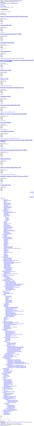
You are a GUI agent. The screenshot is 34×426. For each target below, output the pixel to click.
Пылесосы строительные (7, 259)
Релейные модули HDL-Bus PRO (11, 312)
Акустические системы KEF (8, 393)
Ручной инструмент (5, 199)
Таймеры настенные (7, 266)
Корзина (2, 4)
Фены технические (7, 232)
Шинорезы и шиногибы (7, 207)
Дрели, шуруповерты (7, 215)
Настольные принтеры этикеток (12, 400)
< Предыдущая (31, 192)
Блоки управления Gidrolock (10, 281)
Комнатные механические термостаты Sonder (11, 273)
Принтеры (7, 399)
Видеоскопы (6, 245)
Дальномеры (6, 242)
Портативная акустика (7, 394)
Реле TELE (5, 341)
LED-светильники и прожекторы (9, 263)
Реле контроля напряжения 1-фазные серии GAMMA (15, 346)
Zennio (5, 295)
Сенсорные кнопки (9, 296)
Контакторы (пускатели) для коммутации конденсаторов (14, 334)
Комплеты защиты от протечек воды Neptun (12, 287)
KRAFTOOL (3, 422)
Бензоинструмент (4, 234)
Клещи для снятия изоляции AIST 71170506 (10, 34)
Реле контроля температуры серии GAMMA (14, 350)
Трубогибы (5, 208)
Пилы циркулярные (7, 225)
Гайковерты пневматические (8, 380)
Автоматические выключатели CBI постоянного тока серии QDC (14, 323)
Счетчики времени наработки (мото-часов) (10, 356)
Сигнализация (4, 274)
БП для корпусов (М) (7, 376)
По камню (7, 218)
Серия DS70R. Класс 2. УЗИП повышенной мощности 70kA (16, 362)
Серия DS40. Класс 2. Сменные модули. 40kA (14, 360)
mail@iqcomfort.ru (15, 3)
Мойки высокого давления (8, 257)
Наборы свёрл (8, 219)
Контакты (16, 1)
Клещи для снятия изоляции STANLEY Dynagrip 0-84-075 (14, 16)
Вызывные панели (7, 292)
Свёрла (5, 216)
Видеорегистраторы (9, 278)
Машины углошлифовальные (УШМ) (9, 230)
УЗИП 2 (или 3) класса (9, 364)
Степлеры (5, 221)
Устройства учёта (6, 403)
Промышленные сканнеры (11, 406)
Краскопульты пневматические (8, 382)
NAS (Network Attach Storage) (8, 388)
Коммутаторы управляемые (8, 371)
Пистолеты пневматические (8, 381)
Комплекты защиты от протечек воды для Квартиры (14, 284)
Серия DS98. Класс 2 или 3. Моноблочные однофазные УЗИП (16, 367)
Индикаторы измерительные (8, 252)
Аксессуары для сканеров (11, 407)
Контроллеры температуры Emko (9, 355)
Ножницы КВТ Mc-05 (5, 158)
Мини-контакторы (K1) (9, 331)
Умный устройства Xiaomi (8, 321)
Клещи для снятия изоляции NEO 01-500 (10, 105)
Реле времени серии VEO (11, 344)
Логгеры (5, 253)
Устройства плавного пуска (8, 354)
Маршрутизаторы (6, 369)
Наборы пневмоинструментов (8, 384)
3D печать (3, 389)
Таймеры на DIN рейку (7, 265)
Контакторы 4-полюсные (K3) (10, 333)
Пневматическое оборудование (7, 379)
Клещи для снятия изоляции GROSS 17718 (10, 167)
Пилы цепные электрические (8, 226)
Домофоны (3, 291)
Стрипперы (5, 205)
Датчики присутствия (7, 264)
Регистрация (4, 6)
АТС (4, 378)
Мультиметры (6, 239)
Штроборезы (6, 231)
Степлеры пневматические (8, 386)
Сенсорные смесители (7, 270)
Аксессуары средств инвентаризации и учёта (11, 409)
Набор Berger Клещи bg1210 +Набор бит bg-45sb (12, 87)
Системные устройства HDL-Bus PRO (11, 310)
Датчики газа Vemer (7, 326)
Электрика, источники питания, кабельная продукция (10, 322)
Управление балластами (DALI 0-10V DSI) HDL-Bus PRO (14, 314)
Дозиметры (5, 251)
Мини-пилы (6, 229)
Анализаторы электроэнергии (8, 238)
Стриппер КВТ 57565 (5, 185)
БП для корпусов (6, 375)
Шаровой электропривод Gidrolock (11, 283)
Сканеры (7, 404)
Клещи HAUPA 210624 (5, 122)
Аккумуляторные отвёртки (8, 211)
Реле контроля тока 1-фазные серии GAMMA (14, 348)
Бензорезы (5, 236)
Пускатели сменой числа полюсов (11, 335)
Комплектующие (8, 290)
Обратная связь (11, 1)
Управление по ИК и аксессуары (11, 308)
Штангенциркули (6, 243)
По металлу (7, 217)
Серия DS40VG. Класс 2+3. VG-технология (14, 361)
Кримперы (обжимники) (7, 203)
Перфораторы (6, 213)
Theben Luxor (6, 305)
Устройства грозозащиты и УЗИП (7, 357)
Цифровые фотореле (9, 269)
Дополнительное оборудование (8, 293)
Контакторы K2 (8, 336)
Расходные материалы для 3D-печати (9, 391)
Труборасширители (7, 209)
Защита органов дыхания (8, 411)
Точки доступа (6, 370)
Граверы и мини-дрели (7, 223)
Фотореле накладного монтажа (8, 267)
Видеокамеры (8, 277)
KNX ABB (5, 318)
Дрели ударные (6, 214)
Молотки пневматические (8, 383)
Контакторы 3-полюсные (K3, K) (11, 332)
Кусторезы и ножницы (7, 228)
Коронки (7, 220)
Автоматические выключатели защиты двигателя (11, 337)
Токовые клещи (6, 240)
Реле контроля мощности (9, 353)
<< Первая (32, 191)
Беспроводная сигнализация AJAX (9, 275)
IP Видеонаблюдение (7, 276)
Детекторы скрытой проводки (8, 246)
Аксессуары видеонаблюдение (8, 279)
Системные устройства (9, 302)
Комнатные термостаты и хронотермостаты (8, 271)
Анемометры (6, 256)
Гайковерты (5, 224)
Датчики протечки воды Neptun (10, 289)
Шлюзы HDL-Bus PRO (9, 309)
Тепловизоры (6, 241)
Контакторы (6, 330)
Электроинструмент (5, 210)
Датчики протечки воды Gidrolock (11, 282)
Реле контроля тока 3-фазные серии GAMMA (14, 349)
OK (9, 420)
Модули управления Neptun (10, 288)
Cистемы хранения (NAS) (6, 387)
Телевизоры (5, 395)
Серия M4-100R (8, 340)
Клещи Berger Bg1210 (5, 96)
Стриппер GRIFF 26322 (6, 25)
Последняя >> (31, 197)
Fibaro (5, 320)
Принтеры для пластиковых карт (12, 401)
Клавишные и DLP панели (10, 315)
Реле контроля (8, 345)
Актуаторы (7, 297)
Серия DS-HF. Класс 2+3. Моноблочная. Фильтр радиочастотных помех (18, 363)
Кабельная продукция (7, 325)
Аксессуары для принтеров (11, 402)
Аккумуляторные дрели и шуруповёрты (10, 212)
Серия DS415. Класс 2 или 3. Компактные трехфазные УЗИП (16, 366)
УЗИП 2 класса (8, 358)
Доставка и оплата (6, 1)
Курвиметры (6, 254)
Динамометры (6, 250)
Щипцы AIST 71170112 (5, 70)
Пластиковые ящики (7, 414)
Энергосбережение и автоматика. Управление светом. (10, 260)
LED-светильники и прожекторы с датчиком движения (12, 262)
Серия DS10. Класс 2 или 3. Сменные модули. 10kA (15, 365)
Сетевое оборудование (5, 368)
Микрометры (6, 244)
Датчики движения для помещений (9, 261)
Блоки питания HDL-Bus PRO (10, 316)
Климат (7, 299)
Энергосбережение (8, 301)
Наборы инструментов (7, 204)
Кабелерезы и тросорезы (7, 200)
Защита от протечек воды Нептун (9, 286)
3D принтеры (6, 390)
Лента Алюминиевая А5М (8, 328)
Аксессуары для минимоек (8, 258)
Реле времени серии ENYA (11, 343)
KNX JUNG (6, 317)
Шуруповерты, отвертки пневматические (10, 385)
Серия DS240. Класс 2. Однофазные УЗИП (13, 359)
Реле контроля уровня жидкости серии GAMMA (14, 351)
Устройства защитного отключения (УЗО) (10, 324)
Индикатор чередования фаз (8, 247)
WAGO (5, 319)
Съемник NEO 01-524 (5, 51)
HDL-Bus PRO (6, 306)
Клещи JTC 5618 (4, 78)
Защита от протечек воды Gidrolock (9, 280)
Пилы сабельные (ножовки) (8, 227)
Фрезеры (5, 222)
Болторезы (5, 201)
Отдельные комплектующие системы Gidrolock (13, 285)
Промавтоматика (4, 329)
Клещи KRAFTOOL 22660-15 (7, 42)
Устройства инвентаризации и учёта (7, 397)
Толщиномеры (6, 255)
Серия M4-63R (8, 339)
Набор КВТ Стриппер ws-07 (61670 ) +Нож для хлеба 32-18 (14, 176)
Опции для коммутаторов (8, 372)
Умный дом (4, 294)
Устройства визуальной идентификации (10, 398)
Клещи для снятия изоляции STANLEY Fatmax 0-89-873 (13, 150)
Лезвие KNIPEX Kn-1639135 (7, 131)
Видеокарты (6, 374)
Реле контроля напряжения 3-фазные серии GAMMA (15, 347)
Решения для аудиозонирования (10, 313)
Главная (1, 1)
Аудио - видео (4, 392)
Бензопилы (5, 235)
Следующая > (32, 196)
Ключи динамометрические (8, 206)
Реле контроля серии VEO (11, 352)
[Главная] (2, 2)
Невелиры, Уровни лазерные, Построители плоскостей (12, 248)
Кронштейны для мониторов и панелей (10, 396)
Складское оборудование (6, 413)
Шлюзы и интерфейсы (9, 300)
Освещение (7, 298)
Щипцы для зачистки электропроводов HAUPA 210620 (13, 113)
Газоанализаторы (6, 249)
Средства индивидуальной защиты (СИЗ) (8, 410)
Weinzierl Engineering (7, 304)
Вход (1, 6)
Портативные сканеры (10, 405)
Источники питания (7, 327)
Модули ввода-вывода (9, 311)
